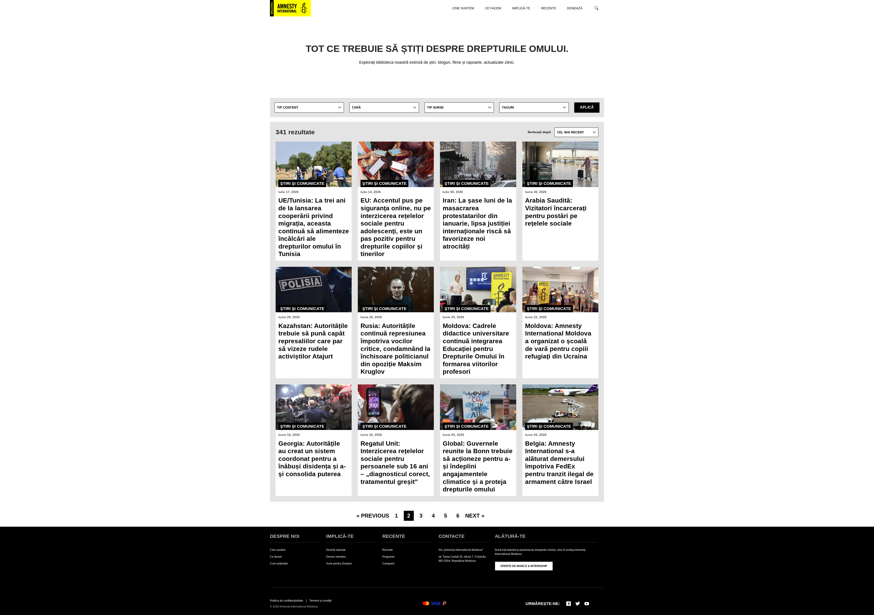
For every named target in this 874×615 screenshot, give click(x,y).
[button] (455, 24)
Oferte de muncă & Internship (524, 566)
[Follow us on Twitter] (577, 603)
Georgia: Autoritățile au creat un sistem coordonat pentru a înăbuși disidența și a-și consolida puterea (312, 459)
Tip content (287, 107)
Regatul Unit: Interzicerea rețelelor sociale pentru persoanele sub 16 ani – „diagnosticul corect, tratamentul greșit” (395, 462)
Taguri (508, 107)
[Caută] (596, 8)
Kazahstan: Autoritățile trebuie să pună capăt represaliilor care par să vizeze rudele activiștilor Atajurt (313, 341)
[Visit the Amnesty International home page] (290, 8)
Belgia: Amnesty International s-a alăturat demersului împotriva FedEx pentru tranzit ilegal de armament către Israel (559, 462)
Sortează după (539, 132)
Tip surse (435, 107)
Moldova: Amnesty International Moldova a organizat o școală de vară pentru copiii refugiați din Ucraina (558, 341)
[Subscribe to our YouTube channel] (586, 603)
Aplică (587, 107)
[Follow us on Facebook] (568, 603)
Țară (356, 107)
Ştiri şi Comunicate (302, 183)
